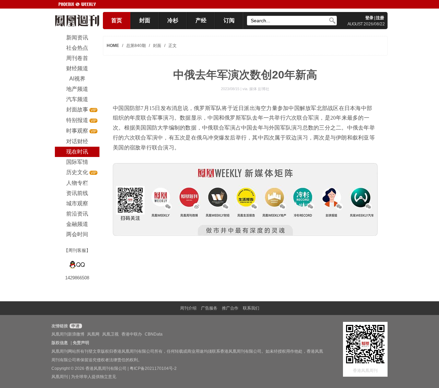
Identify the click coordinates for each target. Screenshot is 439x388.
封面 (144, 20)
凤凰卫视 (110, 334)
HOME (113, 45)
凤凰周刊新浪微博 (67, 334)
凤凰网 (93, 334)
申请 (75, 326)
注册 (380, 17)
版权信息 (59, 342)
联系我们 (251, 308)
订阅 (229, 20)
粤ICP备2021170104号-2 (153, 368)
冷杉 (172, 20)
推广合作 (230, 308)
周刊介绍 (188, 308)
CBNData (154, 334)
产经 (200, 20)
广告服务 (209, 308)
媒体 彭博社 (259, 89)
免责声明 (81, 342)
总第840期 (136, 45)
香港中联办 (131, 334)
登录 (369, 17)
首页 (116, 20)
